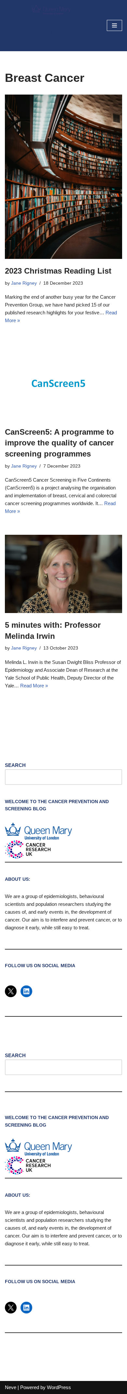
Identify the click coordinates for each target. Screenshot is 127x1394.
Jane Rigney (24, 283)
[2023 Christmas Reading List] (63, 177)
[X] (11, 991)
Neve (10, 1387)
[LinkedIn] (26, 991)
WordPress (59, 1387)
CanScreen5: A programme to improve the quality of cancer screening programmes (59, 442)
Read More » (34, 685)
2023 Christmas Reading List (58, 270)
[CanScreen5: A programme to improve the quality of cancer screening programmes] (63, 382)
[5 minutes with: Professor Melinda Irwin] (63, 574)
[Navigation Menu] (114, 25)
